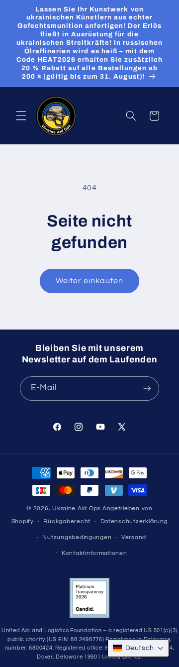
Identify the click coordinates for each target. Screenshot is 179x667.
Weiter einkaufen (90, 281)
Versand (133, 537)
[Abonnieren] (147, 388)
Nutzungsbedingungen (76, 537)
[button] (20, 116)
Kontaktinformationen (94, 553)
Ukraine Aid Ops (76, 508)
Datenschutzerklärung (134, 521)
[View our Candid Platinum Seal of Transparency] (89, 616)
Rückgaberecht (66, 521)
